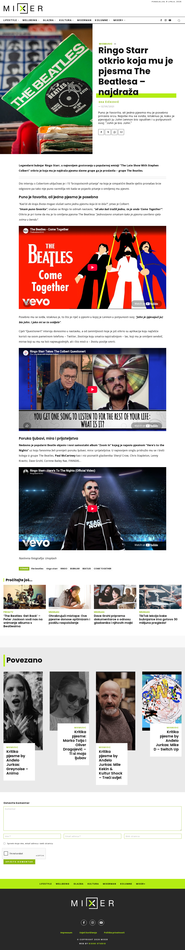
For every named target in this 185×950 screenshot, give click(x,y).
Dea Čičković (109, 102)
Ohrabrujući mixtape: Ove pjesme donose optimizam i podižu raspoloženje (69, 619)
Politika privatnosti (114, 932)
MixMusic (106, 44)
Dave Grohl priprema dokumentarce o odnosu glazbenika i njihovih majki (113, 619)
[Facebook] (161, 20)
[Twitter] (108, 132)
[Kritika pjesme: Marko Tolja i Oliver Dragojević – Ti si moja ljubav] (69, 701)
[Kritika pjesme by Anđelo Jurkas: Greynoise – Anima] (23, 711)
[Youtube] (170, 20)
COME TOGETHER (102, 568)
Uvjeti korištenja (88, 932)
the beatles (37, 568)
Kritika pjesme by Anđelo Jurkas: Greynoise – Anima (17, 762)
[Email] (121, 132)
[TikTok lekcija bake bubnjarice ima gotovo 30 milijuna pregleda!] (160, 597)
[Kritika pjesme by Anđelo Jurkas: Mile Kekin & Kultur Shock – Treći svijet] (115, 711)
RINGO (64, 568)
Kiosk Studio (97, 943)
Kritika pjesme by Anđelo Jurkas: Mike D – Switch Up (166, 740)
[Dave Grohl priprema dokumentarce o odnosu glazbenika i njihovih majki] (115, 597)
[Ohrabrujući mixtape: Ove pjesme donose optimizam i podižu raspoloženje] (70, 597)
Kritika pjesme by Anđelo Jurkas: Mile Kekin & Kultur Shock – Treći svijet (110, 764)
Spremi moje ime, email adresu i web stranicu (30, 843)
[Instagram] (165, 20)
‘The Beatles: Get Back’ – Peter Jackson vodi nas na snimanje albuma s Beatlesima (22, 621)
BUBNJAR (75, 568)
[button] (179, 20)
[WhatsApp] (114, 132)
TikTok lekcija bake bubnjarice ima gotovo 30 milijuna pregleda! (158, 619)
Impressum (66, 932)
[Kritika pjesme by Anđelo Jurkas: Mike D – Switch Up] (162, 701)
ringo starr (52, 568)
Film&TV (8, 612)
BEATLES (87, 568)
